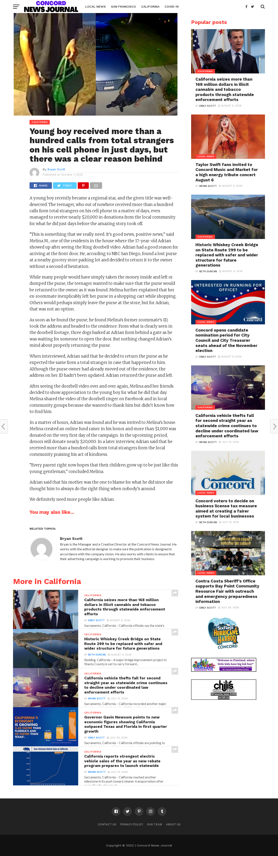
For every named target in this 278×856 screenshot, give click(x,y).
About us (173, 824)
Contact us (107, 824)
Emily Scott (96, 620)
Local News (95, 6)
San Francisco (123, 6)
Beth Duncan (97, 654)
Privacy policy (131, 824)
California (150, 6)
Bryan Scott (56, 169)
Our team (154, 824)
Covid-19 (172, 6)
